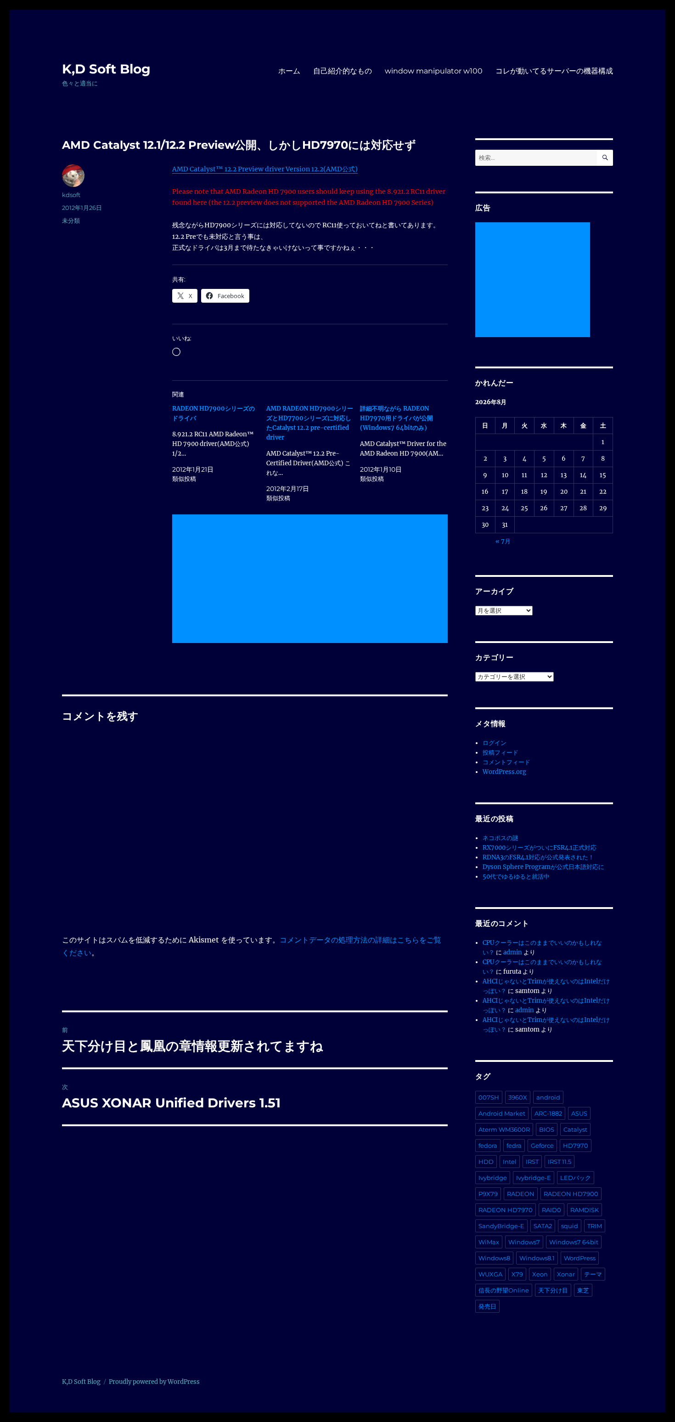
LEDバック (575, 1177)
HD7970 (575, 1145)
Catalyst (575, 1129)
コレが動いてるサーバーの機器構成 (554, 71)
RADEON (520, 1193)
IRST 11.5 (559, 1161)
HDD (486, 1161)
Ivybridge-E (533, 1177)
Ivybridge (492, 1177)
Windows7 (524, 1242)
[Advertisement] (312, 579)
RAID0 (551, 1209)
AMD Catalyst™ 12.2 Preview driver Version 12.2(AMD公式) (265, 169)
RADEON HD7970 (505, 1209)
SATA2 (543, 1226)
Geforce (542, 1145)
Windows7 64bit (573, 1242)
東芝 (583, 1290)
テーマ (593, 1274)
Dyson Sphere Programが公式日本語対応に (543, 867)
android (548, 1097)
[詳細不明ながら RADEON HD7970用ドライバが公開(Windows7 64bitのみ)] (407, 444)
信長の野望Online (503, 1290)
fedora (487, 1145)
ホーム (289, 71)
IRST (532, 1161)
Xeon (540, 1274)
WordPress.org (504, 772)
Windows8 (494, 1258)
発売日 (487, 1306)
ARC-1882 (548, 1113)
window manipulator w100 (434, 71)
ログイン (494, 743)
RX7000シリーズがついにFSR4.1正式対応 (539, 848)
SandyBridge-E (501, 1226)
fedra (514, 1145)
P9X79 (488, 1193)
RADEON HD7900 (571, 1193)
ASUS (579, 1113)
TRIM (594, 1226)
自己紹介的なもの (342, 71)
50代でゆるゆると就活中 (516, 876)
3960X (517, 1097)
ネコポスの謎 (500, 838)
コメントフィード (506, 762)
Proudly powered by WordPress (154, 1382)
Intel (510, 1161)
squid (569, 1226)
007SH (488, 1097)
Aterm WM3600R (504, 1129)
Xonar (566, 1274)
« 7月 (503, 541)
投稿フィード (500, 752)
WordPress (580, 1258)
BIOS (546, 1129)
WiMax (488, 1242)
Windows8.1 (537, 1258)
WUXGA (490, 1274)
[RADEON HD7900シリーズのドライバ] (219, 444)
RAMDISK (584, 1209)
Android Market (501, 1113)
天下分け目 (553, 1290)
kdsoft (71, 194)
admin (512, 952)
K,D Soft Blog (106, 69)
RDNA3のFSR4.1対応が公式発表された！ (538, 857)
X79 (517, 1274)
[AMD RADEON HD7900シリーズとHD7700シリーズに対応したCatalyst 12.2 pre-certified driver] (313, 453)
